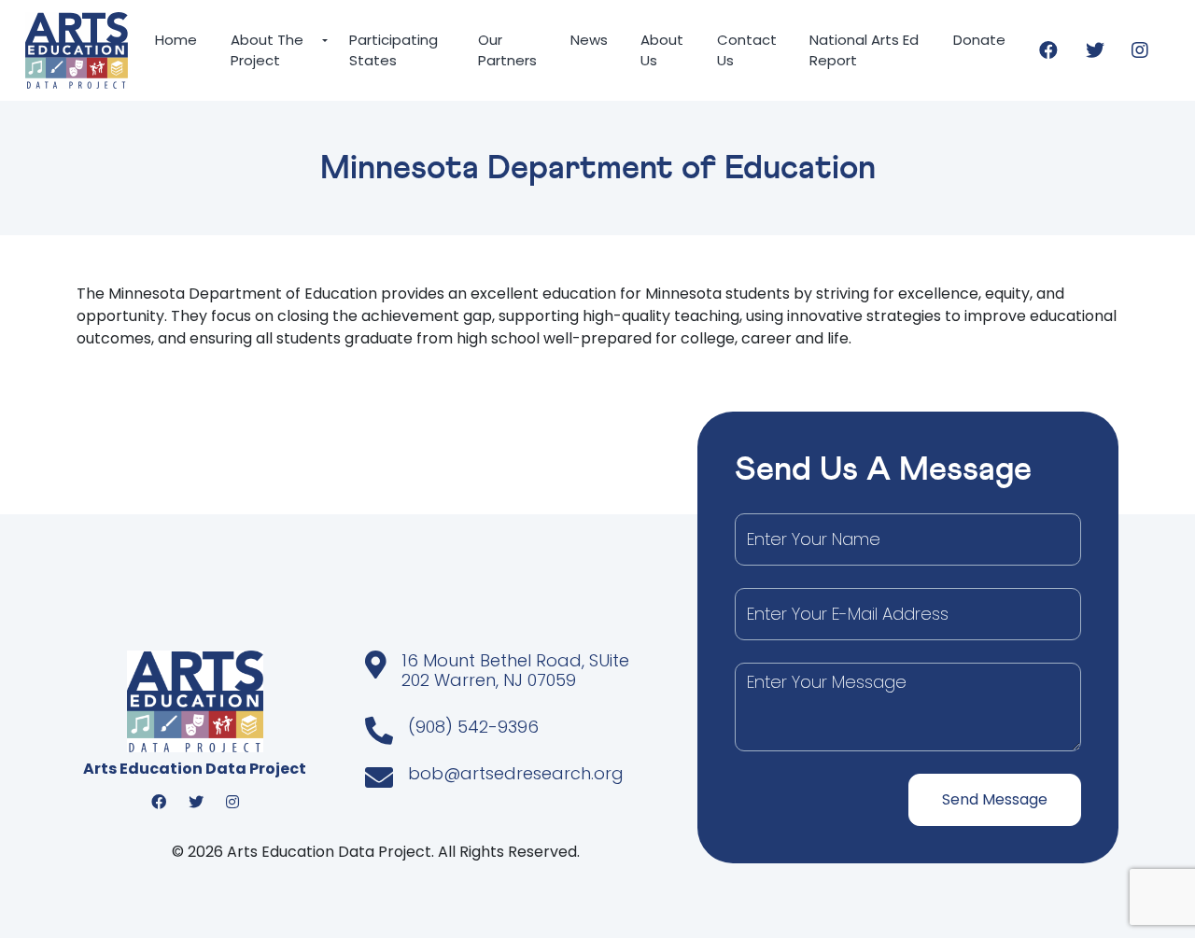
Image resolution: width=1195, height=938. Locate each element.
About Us (661, 50)
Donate (979, 39)
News (589, 39)
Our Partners (507, 50)
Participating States (393, 50)
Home (176, 39)
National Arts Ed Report (864, 50)
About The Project (260, 50)
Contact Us (747, 50)
